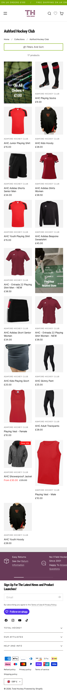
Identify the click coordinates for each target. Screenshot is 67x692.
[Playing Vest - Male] (49, 463)
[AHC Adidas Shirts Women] (49, 166)
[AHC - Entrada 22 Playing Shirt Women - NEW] (49, 310)
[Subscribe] (59, 597)
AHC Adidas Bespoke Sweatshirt (46, 238)
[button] (5, 13)
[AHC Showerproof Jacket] (18, 454)
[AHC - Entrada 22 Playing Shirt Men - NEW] (18, 262)
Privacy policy (25, 669)
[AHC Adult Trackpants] (49, 403)
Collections (19, 39)
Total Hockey (18, 688)
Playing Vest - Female (15, 431)
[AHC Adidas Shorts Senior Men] (18, 166)
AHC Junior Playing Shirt (17, 143)
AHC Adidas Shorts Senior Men (14, 190)
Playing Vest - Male (45, 494)
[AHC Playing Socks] (49, 75)
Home (6, 39)
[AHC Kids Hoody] (49, 121)
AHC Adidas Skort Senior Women (17, 334)
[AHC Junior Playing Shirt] (18, 121)
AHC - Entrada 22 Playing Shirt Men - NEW (18, 286)
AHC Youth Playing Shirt (17, 236)
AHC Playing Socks (45, 98)
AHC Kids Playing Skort (16, 380)
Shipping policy (10, 674)
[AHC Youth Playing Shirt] (18, 214)
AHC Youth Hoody (14, 539)
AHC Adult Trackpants (47, 425)
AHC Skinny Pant (44, 380)
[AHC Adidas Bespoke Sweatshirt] (49, 214)
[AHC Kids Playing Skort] (18, 358)
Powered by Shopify (33, 688)
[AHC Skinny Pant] (49, 358)
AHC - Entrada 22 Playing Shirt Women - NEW (49, 334)
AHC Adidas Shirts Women (45, 190)
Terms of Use (37, 605)
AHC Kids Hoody (44, 143)
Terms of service (42, 669)
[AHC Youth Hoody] (18, 517)
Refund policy (9, 669)
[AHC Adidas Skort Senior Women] (18, 310)
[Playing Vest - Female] (18, 406)
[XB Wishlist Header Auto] (55, 13)
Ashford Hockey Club (39, 39)
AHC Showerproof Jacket (18, 476)
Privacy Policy (50, 605)
